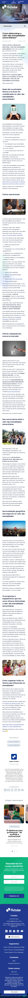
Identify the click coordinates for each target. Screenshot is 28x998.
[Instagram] (14, 931)
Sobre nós (14, 972)
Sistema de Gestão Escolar (12, 703)
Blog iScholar (8, 26)
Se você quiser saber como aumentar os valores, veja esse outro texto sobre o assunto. (13, 182)
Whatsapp (13, 2)
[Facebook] (10, 931)
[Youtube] (22, 931)
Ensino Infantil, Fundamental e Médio (14, 947)
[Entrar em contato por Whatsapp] (6, 931)
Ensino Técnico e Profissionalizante (14, 950)
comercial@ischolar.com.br (14, 921)
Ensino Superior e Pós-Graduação (14, 952)
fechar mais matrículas (13, 391)
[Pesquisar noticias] (25, 26)
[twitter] (12, 790)
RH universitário (17, 279)
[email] (22, 790)
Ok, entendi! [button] (14, 992)
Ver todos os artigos (14, 764)
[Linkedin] (18, 931)
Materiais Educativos (14, 963)
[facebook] (8, 790)
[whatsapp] (5, 790)
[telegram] (19, 790)
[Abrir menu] (25, 7)
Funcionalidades (14, 974)
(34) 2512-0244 (14, 919)
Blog (14, 961)
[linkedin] (16, 790)
